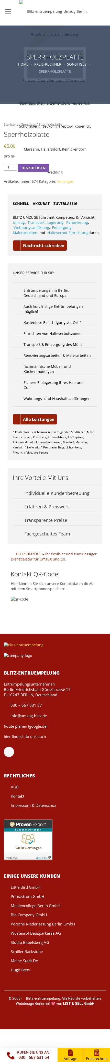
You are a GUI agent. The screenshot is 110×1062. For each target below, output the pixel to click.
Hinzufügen (33, 167)
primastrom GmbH (27, 896)
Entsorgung (62, 227)
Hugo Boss (20, 969)
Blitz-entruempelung (43, 998)
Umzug (19, 222)
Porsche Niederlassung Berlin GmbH (43, 923)
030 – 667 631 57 (25, 705)
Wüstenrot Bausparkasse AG (36, 933)
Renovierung (77, 222)
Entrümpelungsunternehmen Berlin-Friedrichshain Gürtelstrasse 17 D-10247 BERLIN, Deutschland (37, 689)
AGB (15, 786)
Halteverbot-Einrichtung (68, 232)
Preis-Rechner (47, 64)
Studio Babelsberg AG (30, 942)
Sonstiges (76, 64)
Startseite (11, 124)
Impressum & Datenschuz (33, 805)
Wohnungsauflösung (31, 227)
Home (23, 64)
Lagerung (55, 222)
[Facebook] (11, 752)
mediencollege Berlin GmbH (35, 905)
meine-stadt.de (24, 960)
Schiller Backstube (27, 951)
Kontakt (17, 796)
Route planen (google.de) (25, 726)
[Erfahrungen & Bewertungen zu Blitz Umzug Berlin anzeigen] (28, 839)
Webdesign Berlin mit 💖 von (55, 1004)
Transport (36, 222)
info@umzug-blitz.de (28, 715)
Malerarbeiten (25, 232)
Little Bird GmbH (25, 887)
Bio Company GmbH (29, 914)
